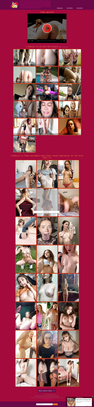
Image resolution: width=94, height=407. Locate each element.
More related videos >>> (47, 391)
